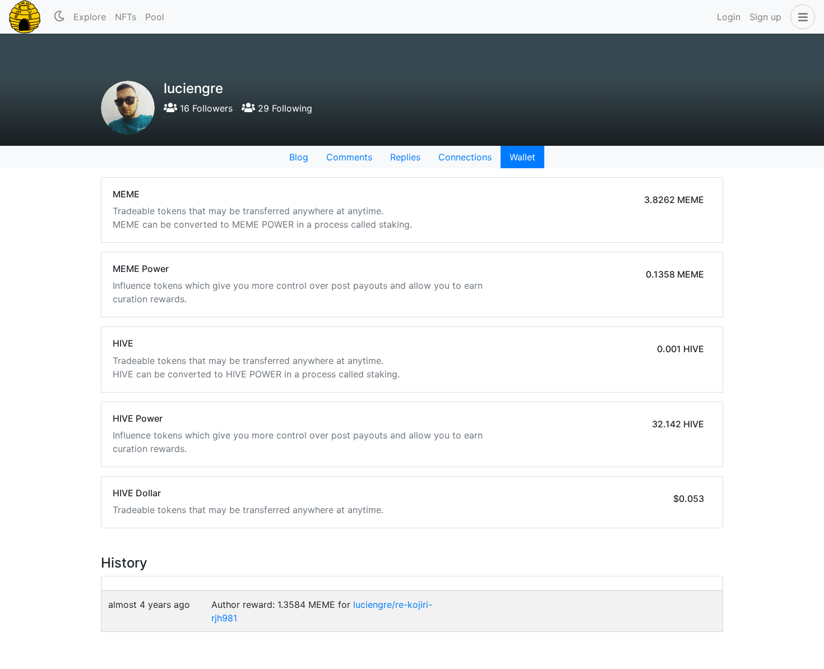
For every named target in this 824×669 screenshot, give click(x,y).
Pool (154, 16)
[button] (800, 16)
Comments (349, 157)
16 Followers (205, 108)
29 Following (283, 108)
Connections (465, 157)
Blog (298, 157)
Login (728, 16)
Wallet (522, 157)
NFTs (125, 16)
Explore (89, 16)
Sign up (765, 16)
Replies (405, 157)
